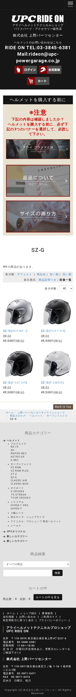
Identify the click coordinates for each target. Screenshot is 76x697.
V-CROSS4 (17, 491)
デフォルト (24, 274)
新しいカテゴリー (17, 536)
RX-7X (15, 446)
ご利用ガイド (49, 616)
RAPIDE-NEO (19, 453)
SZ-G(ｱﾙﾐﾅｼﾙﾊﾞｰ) (15, 330)
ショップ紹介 (28, 613)
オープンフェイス (57, 415)
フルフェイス (18, 443)
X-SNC (15, 460)
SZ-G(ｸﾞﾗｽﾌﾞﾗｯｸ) (15, 382)
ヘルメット (36, 415)
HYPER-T (16, 508)
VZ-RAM (16, 467)
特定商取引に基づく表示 (18, 620)
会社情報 (8, 616)
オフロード (17, 488)
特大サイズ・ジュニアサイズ (28, 517)
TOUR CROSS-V (21, 497)
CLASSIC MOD (20, 483)
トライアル (17, 502)
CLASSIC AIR (19, 480)
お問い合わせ (27, 616)
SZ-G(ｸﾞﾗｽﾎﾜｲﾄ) (52, 382)
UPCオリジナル (16, 531)
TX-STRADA (19, 494)
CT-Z (14, 474)
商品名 (41, 274)
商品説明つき (48, 279)
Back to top (63, 406)
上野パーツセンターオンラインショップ (41, 412)
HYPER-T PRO (19, 505)
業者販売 (47, 613)
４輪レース (17, 513)
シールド (16, 525)
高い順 (67, 274)
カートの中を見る (48, 597)
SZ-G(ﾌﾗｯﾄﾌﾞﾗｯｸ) (53, 330)
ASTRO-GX (18, 456)
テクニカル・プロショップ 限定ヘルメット (36, 521)
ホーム (10, 412)
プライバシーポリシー (53, 620)
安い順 (54, 274)
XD (12, 450)
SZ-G (14, 477)
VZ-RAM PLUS (19, 470)
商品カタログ (18, 415)
